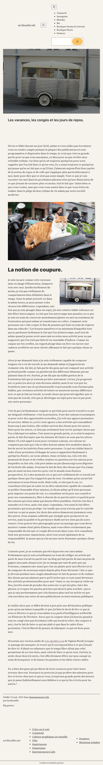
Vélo (34, 740)
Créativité (38, 733)
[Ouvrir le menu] (43, 25)
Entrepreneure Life (39, 697)
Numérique (38, 748)
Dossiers (84, 738)
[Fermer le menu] (54, 7)
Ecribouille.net (26, 25)
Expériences (39, 744)
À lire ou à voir (40, 729)
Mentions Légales (89, 742)
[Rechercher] (77, 41)
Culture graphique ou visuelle (49, 736)
